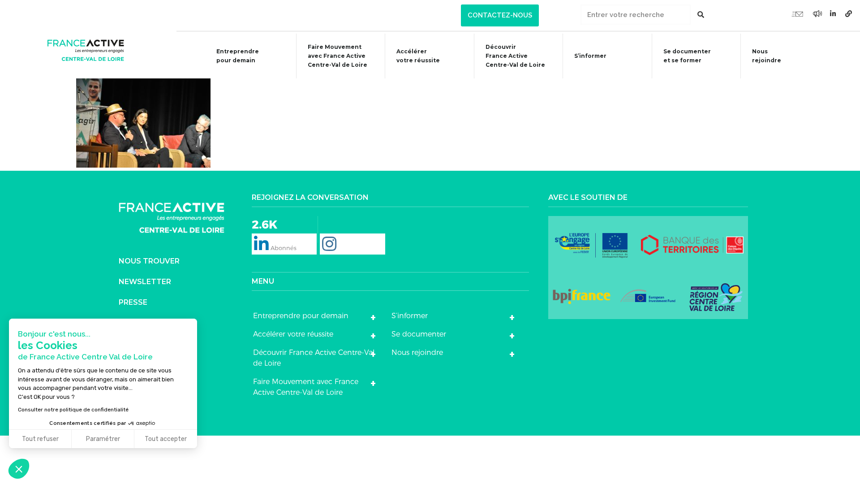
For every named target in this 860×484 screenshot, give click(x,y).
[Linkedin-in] (833, 13)
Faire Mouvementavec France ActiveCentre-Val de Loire (337, 55)
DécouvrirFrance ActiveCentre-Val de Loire (515, 55)
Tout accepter (166, 439)
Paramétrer (103, 439)
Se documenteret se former (687, 56)
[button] (500, 15)
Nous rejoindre (766, 56)
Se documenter (418, 334)
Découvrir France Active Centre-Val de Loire (313, 357)
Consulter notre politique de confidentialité (73, 409)
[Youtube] (797, 13)
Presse (133, 302)
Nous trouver (149, 261)
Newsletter (145, 281)
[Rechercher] (701, 14)
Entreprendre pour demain (237, 56)
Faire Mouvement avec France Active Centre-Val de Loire (305, 387)
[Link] (849, 13)
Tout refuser (40, 439)
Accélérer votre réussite (418, 56)
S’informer (590, 55)
